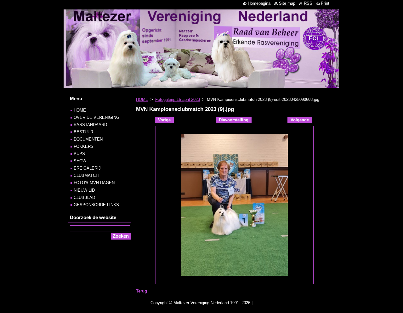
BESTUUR (83, 132)
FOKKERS (84, 146)
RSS (308, 3)
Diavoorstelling (233, 120)
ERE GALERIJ (87, 168)
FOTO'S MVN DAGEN (94, 182)
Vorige (164, 120)
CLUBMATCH (86, 175)
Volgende (300, 120)
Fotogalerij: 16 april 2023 (177, 99)
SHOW (80, 161)
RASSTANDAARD (90, 124)
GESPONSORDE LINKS (96, 204)
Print (325, 3)
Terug (141, 291)
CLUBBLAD (84, 197)
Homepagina (259, 3)
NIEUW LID (84, 190)
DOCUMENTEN (88, 139)
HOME (142, 99)
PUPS (79, 153)
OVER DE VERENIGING (96, 117)
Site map (287, 3)
